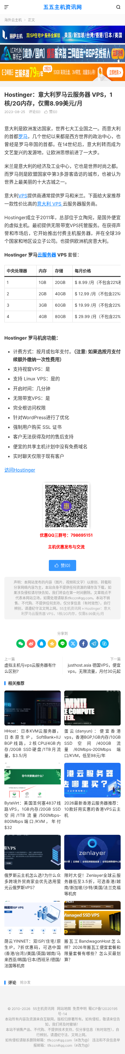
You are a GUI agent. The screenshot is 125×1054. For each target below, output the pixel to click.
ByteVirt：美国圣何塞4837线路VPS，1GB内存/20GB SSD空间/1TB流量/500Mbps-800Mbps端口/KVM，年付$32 (32, 815)
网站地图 (64, 1008)
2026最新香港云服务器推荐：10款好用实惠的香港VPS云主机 (92, 809)
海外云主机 (13, 20)
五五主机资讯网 (62, 7)
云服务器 (47, 255)
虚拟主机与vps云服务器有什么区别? (30, 668)
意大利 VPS (50, 204)
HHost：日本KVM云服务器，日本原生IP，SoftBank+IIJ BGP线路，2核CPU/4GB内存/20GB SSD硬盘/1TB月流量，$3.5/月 (32, 743)
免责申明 (80, 1008)
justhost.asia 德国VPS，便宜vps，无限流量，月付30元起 (94, 668)
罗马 (23, 136)
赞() (50, 112)
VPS (22, 195)
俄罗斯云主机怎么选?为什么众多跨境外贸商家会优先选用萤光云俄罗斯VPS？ (32, 881)
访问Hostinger (19, 470)
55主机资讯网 (70, 608)
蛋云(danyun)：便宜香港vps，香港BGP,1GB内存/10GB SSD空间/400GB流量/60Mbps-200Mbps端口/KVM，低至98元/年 (92, 743)
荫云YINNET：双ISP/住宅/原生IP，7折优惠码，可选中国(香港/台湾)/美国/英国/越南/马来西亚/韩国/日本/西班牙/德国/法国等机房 (32, 953)
